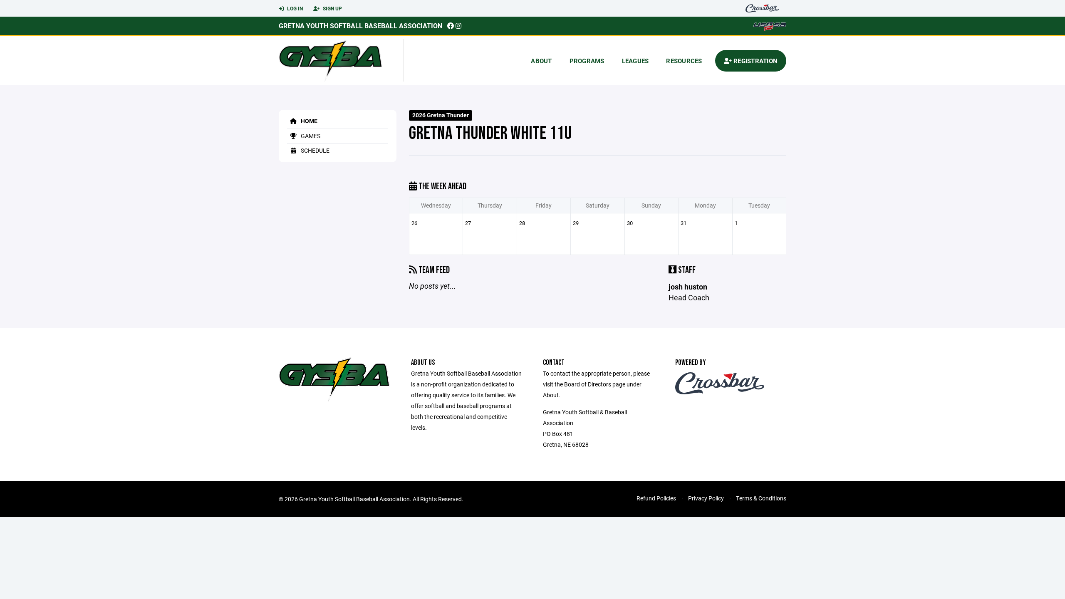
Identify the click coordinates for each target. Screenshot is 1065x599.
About (541, 61)
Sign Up (332, 8)
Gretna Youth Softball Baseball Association (360, 25)
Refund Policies (656, 498)
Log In (294, 8)
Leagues (635, 61)
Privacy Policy (706, 498)
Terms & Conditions (761, 498)
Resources (684, 61)
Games (310, 136)
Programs (587, 61)
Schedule (314, 150)
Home (308, 121)
